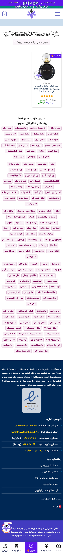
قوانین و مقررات (49, 471)
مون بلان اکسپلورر (15, 298)
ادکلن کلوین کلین (25, 311)
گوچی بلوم (55, 286)
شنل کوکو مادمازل (14, 151)
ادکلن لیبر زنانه (52, 333)
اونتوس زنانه (16, 186)
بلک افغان (52, 151)
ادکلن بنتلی (55, 322)
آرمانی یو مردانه (52, 339)
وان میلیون (14, 275)
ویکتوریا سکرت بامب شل (13, 239)
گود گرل (37, 192)
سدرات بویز (9, 251)
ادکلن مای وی (36, 339)
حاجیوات (57, 269)
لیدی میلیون (51, 281)
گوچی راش (10, 281)
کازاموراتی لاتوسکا (53, 239)
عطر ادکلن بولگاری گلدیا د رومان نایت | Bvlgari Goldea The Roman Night (46, 89)
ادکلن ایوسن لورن (32, 328)
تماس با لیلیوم (50, 484)
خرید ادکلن (55, 311)
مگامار (41, 151)
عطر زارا (53, 245)
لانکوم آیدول (9, 198)
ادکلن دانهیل (9, 339)
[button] (58, 14)
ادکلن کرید (47, 186)
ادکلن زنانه (41, 311)
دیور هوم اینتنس (52, 145)
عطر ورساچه (14, 164)
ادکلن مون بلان (49, 298)
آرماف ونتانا (31, 222)
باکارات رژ (24, 286)
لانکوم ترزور (31, 203)
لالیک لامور (24, 134)
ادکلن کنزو (7, 345)
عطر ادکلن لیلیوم (50, 32)
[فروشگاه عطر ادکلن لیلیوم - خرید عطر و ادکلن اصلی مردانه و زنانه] (31, 13)
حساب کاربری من (49, 465)
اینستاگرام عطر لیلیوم (46, 490)
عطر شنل (30, 151)
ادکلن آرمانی (9, 333)
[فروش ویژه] (31, 547)
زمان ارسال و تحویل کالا (46, 478)
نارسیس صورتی (25, 269)
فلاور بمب (28, 292)
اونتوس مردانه (32, 186)
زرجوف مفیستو (46, 233)
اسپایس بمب (14, 292)
